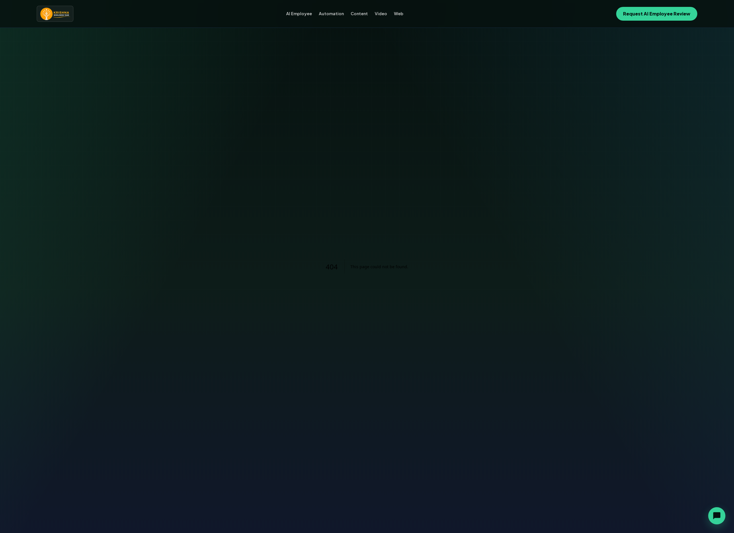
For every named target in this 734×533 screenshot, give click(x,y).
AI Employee (299, 13)
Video (381, 13)
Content (359, 13)
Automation (331, 13)
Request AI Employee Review (656, 14)
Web (398, 13)
